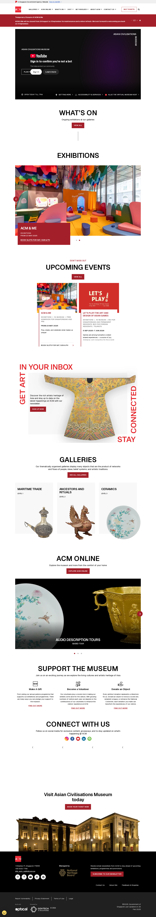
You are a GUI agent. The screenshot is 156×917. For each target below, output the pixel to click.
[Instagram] (18, 877)
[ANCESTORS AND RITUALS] (81, 522)
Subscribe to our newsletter (107, 874)
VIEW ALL (78, 125)
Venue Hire (113, 885)
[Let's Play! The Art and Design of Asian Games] (99, 298)
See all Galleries (78, 475)
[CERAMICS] (123, 522)
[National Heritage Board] (68, 870)
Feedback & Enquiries (130, 885)
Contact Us (109, 9)
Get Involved (81, 9)
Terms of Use (59, 898)
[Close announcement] (140, 20)
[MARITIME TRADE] (39, 522)
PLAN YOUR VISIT (31, 72)
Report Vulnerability (22, 898)
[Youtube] (30, 877)
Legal (71, 898)
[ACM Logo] (18, 8)
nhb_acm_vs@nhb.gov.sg (25, 871)
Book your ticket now (78, 807)
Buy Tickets (129, 9)
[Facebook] (24, 877)
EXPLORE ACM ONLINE (78, 571)
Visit (69, 9)
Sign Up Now (38, 409)
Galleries (33, 9)
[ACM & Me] (57, 298)
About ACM (95, 9)
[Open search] (139, 9)
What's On (59, 9)
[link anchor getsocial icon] (67, 739)
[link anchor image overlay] (78, 200)
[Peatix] (43, 877)
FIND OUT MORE (35, 706)
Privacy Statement (42, 898)
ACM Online (46, 9)
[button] (38, 9)
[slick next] (137, 20)
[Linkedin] (37, 877)
